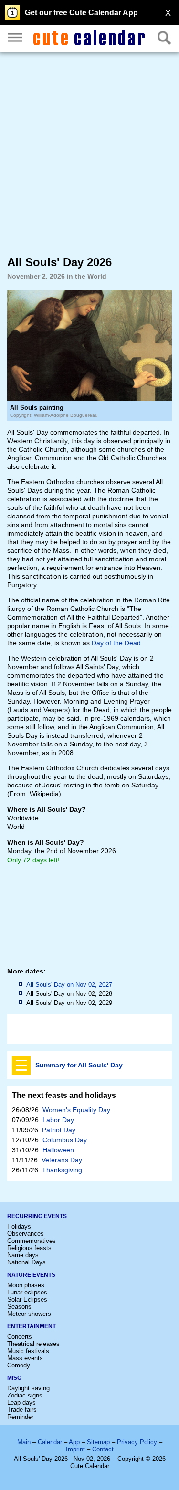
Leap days (21, 1402)
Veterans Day (62, 1160)
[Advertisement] (89, 152)
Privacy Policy (137, 1442)
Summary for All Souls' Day (79, 1065)
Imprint (75, 1449)
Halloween (58, 1150)
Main (24, 1442)
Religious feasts (29, 1248)
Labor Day (58, 1120)
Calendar (50, 1442)
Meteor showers (29, 1313)
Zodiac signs (24, 1395)
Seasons (19, 1306)
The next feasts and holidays (64, 1095)
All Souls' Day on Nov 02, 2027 (69, 984)
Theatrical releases (33, 1343)
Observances (25, 1233)
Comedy (18, 1365)
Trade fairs (22, 1409)
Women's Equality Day (76, 1110)
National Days (26, 1262)
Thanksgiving (62, 1170)
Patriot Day (58, 1130)
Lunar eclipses (27, 1292)
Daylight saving (28, 1388)
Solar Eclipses (27, 1299)
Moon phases (25, 1285)
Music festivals (28, 1351)
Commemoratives (31, 1240)
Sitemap (98, 1442)
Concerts (19, 1336)
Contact (103, 1449)
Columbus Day (64, 1140)
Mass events (25, 1358)
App (74, 1442)
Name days (23, 1255)
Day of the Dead (116, 643)
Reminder (20, 1416)
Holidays (19, 1226)
